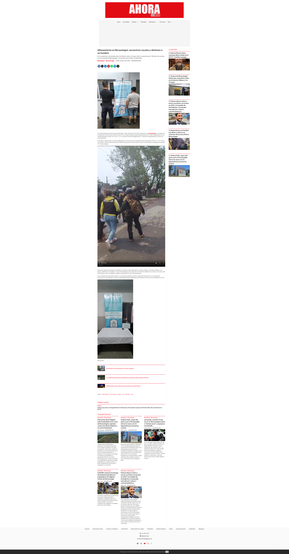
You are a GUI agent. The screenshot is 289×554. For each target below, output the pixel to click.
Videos (171, 529)
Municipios (152, 22)
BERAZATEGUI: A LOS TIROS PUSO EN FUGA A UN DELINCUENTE (123, 386)
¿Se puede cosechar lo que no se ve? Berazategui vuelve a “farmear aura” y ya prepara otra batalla (154, 423)
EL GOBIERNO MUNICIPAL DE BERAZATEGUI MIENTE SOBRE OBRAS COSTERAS (127, 377)
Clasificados (192, 529)
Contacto (87, 529)
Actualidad (126, 22)
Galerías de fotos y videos (137, 529)
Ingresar (202, 529)
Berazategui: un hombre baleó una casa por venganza (120, 368)
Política (134, 22)
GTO (123, 394)
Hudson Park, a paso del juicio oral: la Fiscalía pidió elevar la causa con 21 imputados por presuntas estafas (130, 424)
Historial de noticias (98, 529)
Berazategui (152, 133)
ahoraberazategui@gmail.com (144, 538)
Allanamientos (105, 394)
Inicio (118, 22)
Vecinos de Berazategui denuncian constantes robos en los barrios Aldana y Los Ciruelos (179, 79)
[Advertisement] (144, 35)
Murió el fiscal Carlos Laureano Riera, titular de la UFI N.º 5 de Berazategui (178, 55)
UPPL (132, 394)
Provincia (162, 22)
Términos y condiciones (112, 529)
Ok (167, 551)
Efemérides (150, 529)
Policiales (143, 22)
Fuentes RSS (124, 529)
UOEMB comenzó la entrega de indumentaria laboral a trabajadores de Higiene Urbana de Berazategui (107, 476)
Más (169, 22)
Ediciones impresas (161, 529)
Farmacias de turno (181, 529)
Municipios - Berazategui (105, 61)
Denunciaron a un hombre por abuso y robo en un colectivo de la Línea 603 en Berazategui (179, 133)
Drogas (119, 394)
